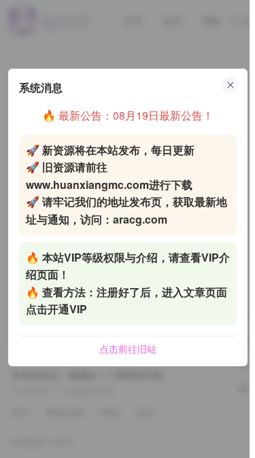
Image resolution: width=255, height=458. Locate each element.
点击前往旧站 (127, 348)
